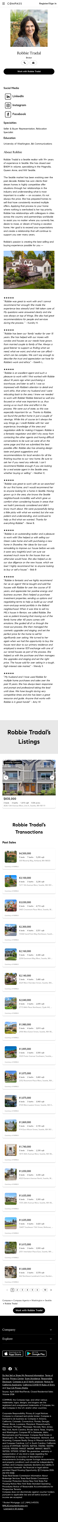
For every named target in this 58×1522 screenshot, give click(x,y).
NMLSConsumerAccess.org (15, 1505)
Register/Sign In (48, 3)
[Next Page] (51, 1290)
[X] (17, 1368)
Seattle (48, 1300)
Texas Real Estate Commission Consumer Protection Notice (25, 1479)
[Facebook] (11, 1368)
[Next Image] (52, 777)
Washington (37, 1300)
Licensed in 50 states (13, 1509)
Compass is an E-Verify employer (28, 1381)
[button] (3, 3)
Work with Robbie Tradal (29, 71)
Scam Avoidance (32, 1378)
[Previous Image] (6, 777)
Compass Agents (21, 1300)
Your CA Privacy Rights (17, 1388)
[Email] (33, 62)
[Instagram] (5, 1368)
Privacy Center (17, 1378)
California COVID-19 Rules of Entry (39, 1385)
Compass (6, 1300)
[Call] (24, 62)
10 (45, 1290)
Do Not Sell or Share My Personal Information (23, 1375)
